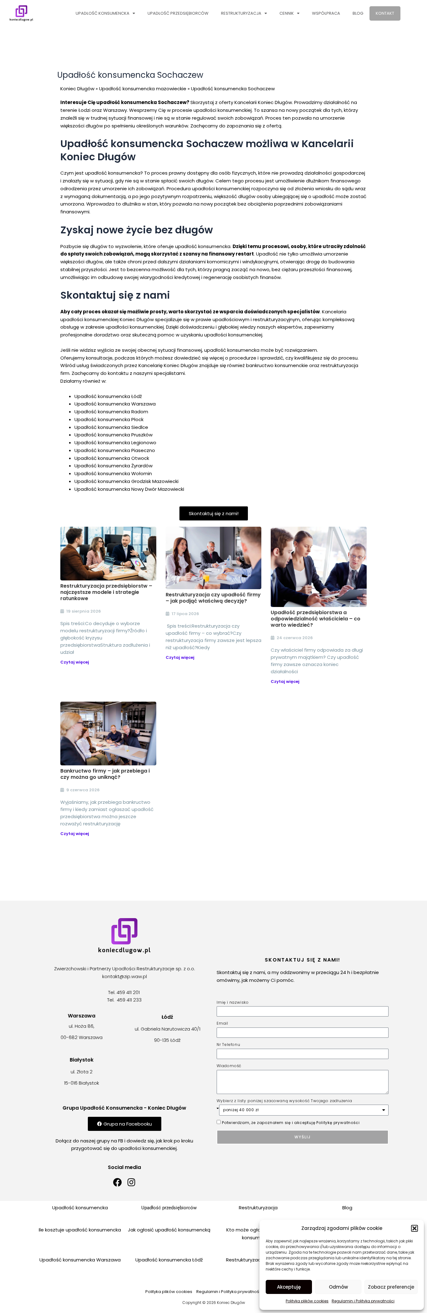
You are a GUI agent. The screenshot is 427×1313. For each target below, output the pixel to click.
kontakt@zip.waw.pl (124, 976)
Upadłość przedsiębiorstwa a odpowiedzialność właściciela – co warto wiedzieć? (315, 619)
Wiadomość (229, 1065)
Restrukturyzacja (241, 13)
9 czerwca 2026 (83, 790)
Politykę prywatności (337, 1122)
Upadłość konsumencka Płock (108, 419)
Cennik (286, 13)
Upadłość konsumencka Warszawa (115, 403)
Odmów (338, 1287)
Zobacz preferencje (391, 1287)
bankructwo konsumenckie (277, 365)
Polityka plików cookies (307, 1301)
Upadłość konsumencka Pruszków (113, 434)
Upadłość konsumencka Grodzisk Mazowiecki (126, 481)
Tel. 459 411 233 (124, 1000)
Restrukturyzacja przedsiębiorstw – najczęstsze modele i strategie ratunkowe (106, 592)
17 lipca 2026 (185, 614)
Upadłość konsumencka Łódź (108, 396)
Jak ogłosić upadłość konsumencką (169, 1229)
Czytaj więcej (74, 662)
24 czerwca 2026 (295, 638)
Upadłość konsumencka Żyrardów (113, 465)
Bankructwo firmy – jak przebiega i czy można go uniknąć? (105, 774)
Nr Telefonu (228, 1044)
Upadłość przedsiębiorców (178, 13)
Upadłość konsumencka (102, 13)
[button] (414, 1228)
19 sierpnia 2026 (83, 611)
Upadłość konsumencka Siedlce (111, 427)
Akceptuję (289, 1287)
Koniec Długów (77, 88)
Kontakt (385, 13)
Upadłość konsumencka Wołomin (113, 473)
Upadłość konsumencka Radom (111, 411)
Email (222, 1023)
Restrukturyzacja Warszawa (258, 1259)
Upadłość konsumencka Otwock (111, 458)
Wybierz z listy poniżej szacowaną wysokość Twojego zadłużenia (284, 1100)
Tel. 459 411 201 (124, 992)
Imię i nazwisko (233, 1002)
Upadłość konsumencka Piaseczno (114, 450)
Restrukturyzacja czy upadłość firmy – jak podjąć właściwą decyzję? (213, 597)
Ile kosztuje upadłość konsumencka (80, 1229)
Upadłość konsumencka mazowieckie (142, 88)
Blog (358, 13)
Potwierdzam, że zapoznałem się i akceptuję (290, 1122)
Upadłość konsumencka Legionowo (115, 442)
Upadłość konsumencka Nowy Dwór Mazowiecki (129, 489)
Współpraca (326, 13)
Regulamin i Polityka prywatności (363, 1301)
